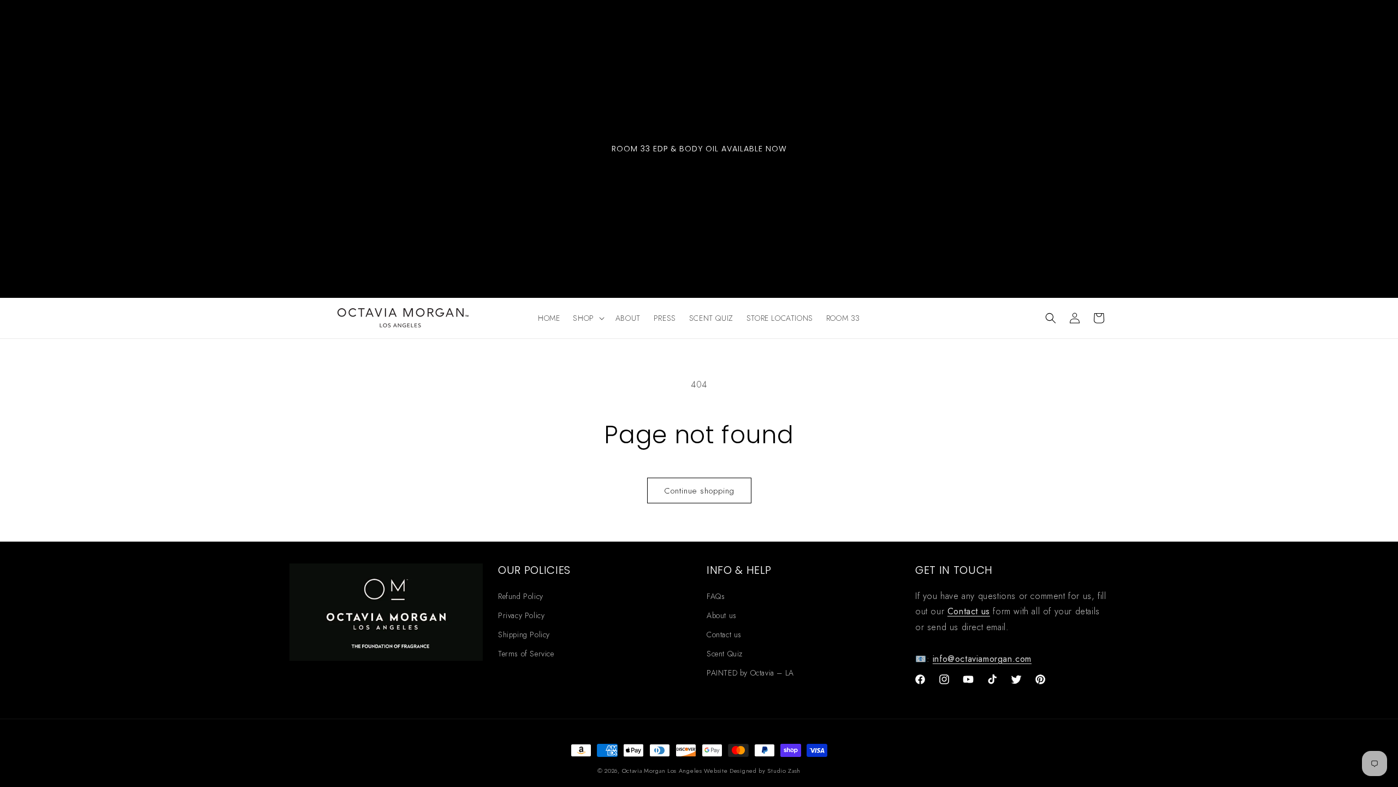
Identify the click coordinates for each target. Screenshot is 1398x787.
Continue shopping (699, 491)
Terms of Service (526, 653)
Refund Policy (520, 596)
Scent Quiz (725, 653)
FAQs (716, 596)
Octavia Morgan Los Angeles (663, 770)
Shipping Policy (524, 634)
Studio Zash (784, 770)
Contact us (724, 634)
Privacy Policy (521, 615)
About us (722, 615)
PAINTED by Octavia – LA (750, 672)
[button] (587, 318)
